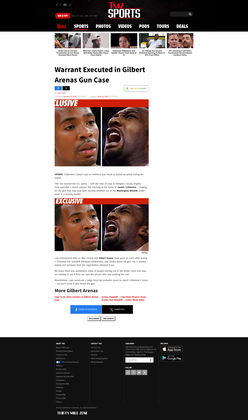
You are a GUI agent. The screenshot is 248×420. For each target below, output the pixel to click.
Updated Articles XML (65, 377)
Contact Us (95, 348)
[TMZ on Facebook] (57, 5)
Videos (125, 26)
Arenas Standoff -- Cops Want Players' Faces (124, 297)
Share (87, 309)
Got (63, 16)
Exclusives (94, 318)
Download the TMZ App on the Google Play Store (172, 358)
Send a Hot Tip (97, 351)
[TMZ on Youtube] (65, 5)
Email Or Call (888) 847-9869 (84, 16)
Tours (163, 26)
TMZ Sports (108, 318)
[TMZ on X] (60, 5)
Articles (59, 366)
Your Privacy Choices (70, 362)
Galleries (59, 387)
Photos (103, 26)
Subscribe (150, 360)
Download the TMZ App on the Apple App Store (172, 349)
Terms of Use (61, 355)
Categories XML (62, 384)
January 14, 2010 (70, 96)
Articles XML (61, 369)
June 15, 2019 (102, 96)
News (61, 26)
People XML (61, 395)
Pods (144, 26)
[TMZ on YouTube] (139, 372)
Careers (94, 355)
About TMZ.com (63, 348)
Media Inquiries (97, 362)
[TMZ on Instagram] (70, 5)
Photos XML (61, 398)
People (59, 391)
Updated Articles (63, 373)
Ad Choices (60, 358)
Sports (81, 26)
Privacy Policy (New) (64, 351)
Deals (182, 26)
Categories (60, 380)
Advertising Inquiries (99, 358)
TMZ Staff (61, 93)
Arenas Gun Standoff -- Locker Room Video (123, 300)
